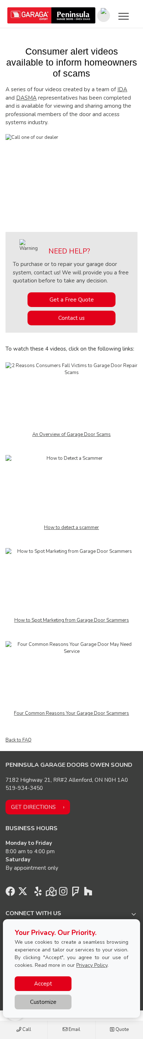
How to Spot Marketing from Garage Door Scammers (71, 620)
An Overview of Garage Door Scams (71, 434)
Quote (121, 1029)
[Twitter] (22, 893)
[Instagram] (63, 893)
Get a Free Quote (72, 299)
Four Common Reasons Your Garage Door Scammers (71, 713)
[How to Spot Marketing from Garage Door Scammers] (72, 582)
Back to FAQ (19, 740)
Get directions (33, 807)
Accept (43, 983)
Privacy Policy (91, 965)
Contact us (71, 318)
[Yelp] (38, 893)
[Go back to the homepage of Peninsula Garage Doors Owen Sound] (51, 15)
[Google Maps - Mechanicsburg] (50, 893)
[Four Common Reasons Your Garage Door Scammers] (72, 675)
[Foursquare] (75, 893)
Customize (43, 1002)
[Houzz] (88, 893)
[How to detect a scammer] (72, 489)
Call (26, 1029)
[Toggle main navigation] (123, 16)
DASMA (26, 97)
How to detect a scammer (71, 527)
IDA (122, 89)
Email (73, 1029)
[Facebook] (10, 893)
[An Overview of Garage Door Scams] (72, 396)
